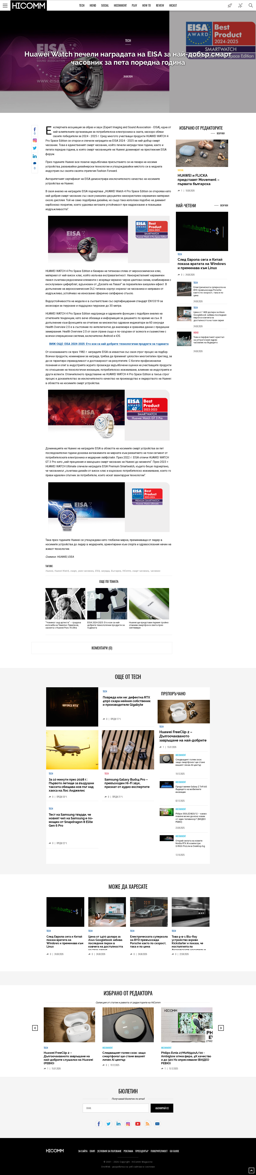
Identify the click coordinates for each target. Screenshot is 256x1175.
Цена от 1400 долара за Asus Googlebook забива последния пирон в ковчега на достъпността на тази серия (209, 318)
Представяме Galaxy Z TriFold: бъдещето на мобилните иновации (191, 789)
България (116, 571)
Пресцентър (141, 1151)
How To (146, 5)
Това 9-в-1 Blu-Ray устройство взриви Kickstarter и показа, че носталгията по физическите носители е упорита (189, 945)
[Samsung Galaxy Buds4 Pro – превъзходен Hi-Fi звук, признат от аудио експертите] (128, 749)
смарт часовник (140, 571)
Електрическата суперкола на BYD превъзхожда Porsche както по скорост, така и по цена (209, 293)
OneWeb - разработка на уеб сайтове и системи (128, 1167)
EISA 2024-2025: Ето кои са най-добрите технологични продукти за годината (106, 625)
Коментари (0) (102, 648)
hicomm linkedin (118, 1124)
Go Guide (174, 1151)
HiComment (120, 5)
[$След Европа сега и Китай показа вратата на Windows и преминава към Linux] (202, 234)
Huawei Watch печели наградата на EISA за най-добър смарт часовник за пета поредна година (128, 58)
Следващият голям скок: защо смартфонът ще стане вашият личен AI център (190, 762)
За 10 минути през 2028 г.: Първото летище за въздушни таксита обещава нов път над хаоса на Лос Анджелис (71, 785)
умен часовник (86, 571)
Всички (221, 133)
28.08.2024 (128, 76)
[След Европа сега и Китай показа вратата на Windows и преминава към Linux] (65, 912)
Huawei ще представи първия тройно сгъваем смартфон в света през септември (149, 625)
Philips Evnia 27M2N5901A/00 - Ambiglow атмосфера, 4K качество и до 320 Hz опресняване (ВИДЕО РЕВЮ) (185, 1058)
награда (105, 571)
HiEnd (93, 5)
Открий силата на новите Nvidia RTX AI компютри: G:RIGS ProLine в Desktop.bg (190, 843)
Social (105, 5)
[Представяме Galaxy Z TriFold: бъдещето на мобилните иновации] (167, 785)
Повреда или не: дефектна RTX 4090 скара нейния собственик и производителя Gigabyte (127, 700)
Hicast (173, 5)
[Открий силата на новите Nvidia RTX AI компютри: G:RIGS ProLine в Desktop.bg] (167, 838)
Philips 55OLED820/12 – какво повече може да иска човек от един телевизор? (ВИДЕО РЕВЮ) (191, 817)
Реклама (128, 1151)
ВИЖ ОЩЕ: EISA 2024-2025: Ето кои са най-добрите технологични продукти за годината (109, 344)
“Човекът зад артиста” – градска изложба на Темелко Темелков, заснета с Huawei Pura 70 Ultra (63, 625)
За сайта (82, 1151)
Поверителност (159, 1151)
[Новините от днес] (230, 5)
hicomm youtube (138, 1124)
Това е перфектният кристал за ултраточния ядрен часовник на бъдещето (208, 342)
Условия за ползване (109, 1151)
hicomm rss (147, 1124)
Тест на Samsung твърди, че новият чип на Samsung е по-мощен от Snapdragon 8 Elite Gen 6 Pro (71, 820)
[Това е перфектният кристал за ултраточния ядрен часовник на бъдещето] (184, 341)
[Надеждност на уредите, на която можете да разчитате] (202, 155)
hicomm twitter (108, 1124)
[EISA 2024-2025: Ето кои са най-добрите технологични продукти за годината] (107, 603)
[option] (202, 293)
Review (160, 5)
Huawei (49, 571)
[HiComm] (28, 5)
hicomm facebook (99, 1124)
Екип (92, 1151)
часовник (155, 571)
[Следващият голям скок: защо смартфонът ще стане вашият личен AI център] (167, 759)
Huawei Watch (61, 571)
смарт (73, 571)
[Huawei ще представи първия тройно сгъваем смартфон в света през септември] (149, 603)
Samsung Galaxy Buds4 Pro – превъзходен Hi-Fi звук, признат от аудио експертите (127, 783)
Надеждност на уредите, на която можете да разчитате (202, 179)
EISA (97, 571)
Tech (81, 5)
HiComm (126, 571)
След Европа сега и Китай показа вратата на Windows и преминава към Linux (202, 266)
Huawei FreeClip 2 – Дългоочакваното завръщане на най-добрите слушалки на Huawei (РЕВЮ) (183, 738)
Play (134, 5)
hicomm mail (157, 1124)
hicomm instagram (128, 1124)
